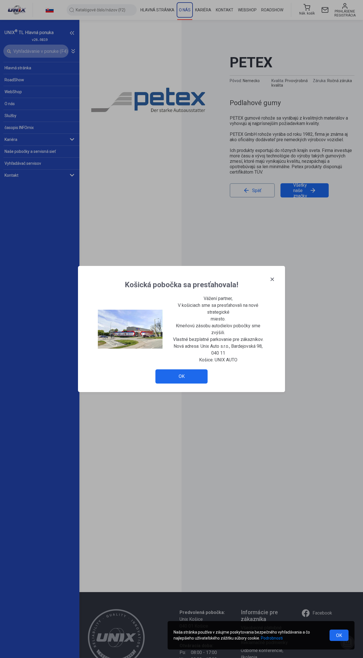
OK (339, 635)
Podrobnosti (272, 638)
